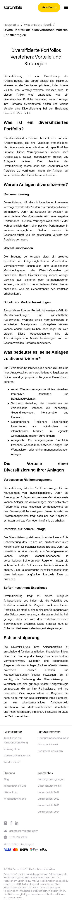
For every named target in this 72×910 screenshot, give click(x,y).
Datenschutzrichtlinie (49, 785)
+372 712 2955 (18, 837)
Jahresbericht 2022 (48, 798)
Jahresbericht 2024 (48, 811)
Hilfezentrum (11, 792)
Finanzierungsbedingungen (53, 738)
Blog (6, 779)
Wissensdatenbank (38, 25)
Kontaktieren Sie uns (15, 785)
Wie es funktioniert (48, 744)
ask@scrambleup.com (23, 831)
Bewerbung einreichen (50, 751)
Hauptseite (12, 25)
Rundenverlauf (12, 762)
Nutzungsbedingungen (51, 779)
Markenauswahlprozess (17, 755)
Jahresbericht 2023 (48, 805)
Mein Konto (49, 7)
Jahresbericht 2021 (48, 792)
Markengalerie (12, 749)
